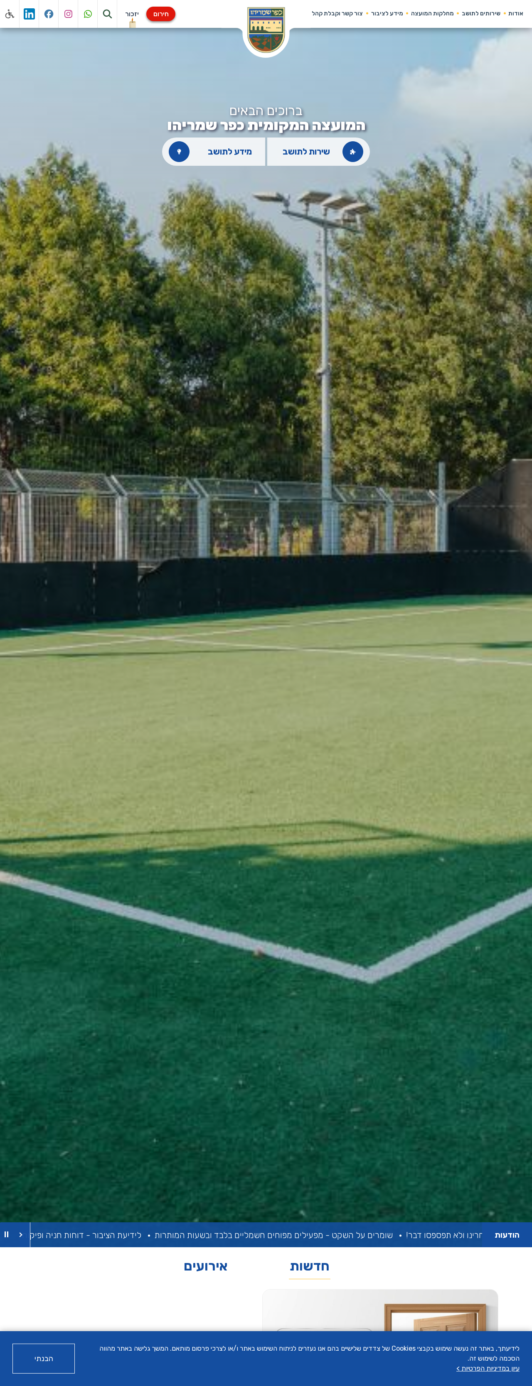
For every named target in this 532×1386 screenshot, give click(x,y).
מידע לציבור (387, 13)
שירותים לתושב (481, 13)
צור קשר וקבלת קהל (337, 13)
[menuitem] (516, 13)
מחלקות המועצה (432, 13)
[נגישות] (10, 14)
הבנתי (43, 1358)
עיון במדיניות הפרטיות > (488, 1368)
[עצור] (6, 1235)
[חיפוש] (107, 14)
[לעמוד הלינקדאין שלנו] (29, 14)
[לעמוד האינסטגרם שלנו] (68, 14)
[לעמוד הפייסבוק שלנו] (49, 14)
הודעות (507, 1235)
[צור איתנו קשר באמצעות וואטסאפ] (88, 14)
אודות (515, 13)
